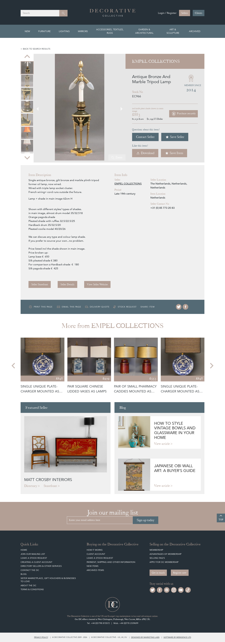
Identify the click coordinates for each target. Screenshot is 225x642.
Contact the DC (30, 570)
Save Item (176, 153)
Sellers (184, 13)
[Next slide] (27, 157)
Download (147, 153)
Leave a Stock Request (34, 558)
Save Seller (177, 137)
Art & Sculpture (173, 31)
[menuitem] (27, 67)
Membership (156, 549)
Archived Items (95, 570)
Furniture (44, 31)
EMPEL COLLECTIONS (128, 183)
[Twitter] (179, 307)
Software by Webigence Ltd (177, 637)
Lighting (64, 31)
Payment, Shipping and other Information (111, 562)
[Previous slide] (27, 57)
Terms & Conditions (32, 589)
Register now (179, 572)
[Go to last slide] (14, 366)
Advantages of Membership (165, 554)
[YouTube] (181, 590)
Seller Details (67, 284)
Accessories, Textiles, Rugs (110, 31)
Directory (30, 486)
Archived (194, 31)
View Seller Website (97, 284)
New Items (92, 566)
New (27, 31)
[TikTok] (188, 590)
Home (24, 549)
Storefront (50, 486)
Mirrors (83, 31)
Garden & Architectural (144, 31)
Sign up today (145, 520)
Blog (24, 574)
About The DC (28, 585)
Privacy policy (41, 637)
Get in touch (158, 572)
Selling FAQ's (157, 558)
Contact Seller (145, 137)
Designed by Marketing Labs (145, 637)
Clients (198, 13)
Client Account (96, 554)
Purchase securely (186, 113)
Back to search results (36, 48)
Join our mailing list (33, 554)
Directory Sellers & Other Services (41, 566)
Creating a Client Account (36, 562)
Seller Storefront (39, 284)
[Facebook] (185, 307)
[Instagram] (174, 590)
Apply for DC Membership (164, 562)
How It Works (94, 549)
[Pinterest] (167, 590)
